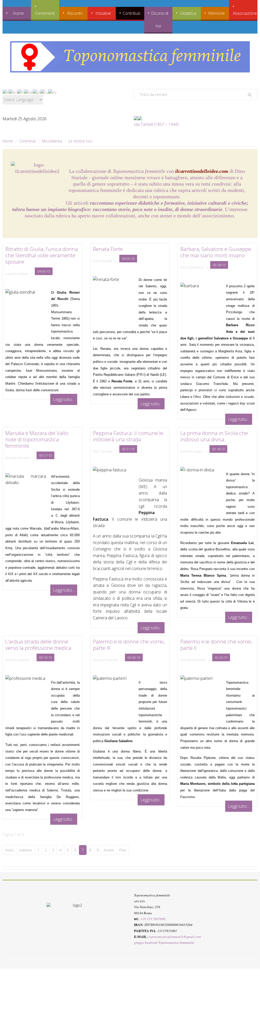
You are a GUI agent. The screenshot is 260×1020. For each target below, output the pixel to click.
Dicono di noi (159, 19)
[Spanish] (52, 92)
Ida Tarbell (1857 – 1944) (156, 124)
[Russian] (44, 92)
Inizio (9, 850)
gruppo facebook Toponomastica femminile (164, 942)
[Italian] (6, 92)
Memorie (216, 13)
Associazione (245, 13)
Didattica (188, 13)
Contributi (131, 13)
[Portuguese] (36, 92)
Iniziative (103, 13)
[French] (20, 92)
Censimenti (45, 13)
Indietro (25, 850)
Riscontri (75, 13)
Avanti (109, 850)
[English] (13, 92)
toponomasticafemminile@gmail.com (175, 936)
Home (18, 13)
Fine (122, 850)
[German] (28, 92)
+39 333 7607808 (152, 919)
